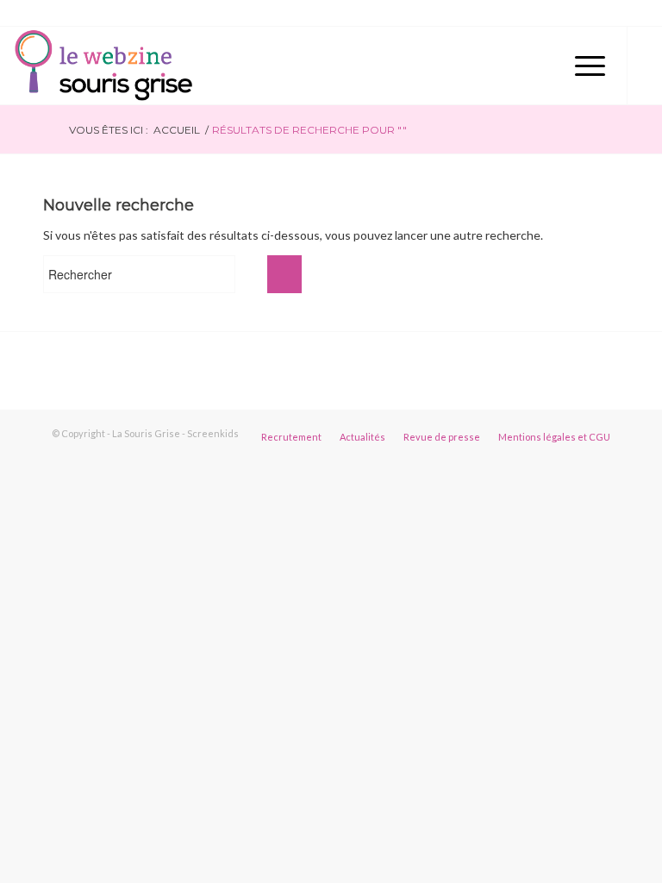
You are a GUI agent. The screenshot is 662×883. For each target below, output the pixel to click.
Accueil (176, 129)
